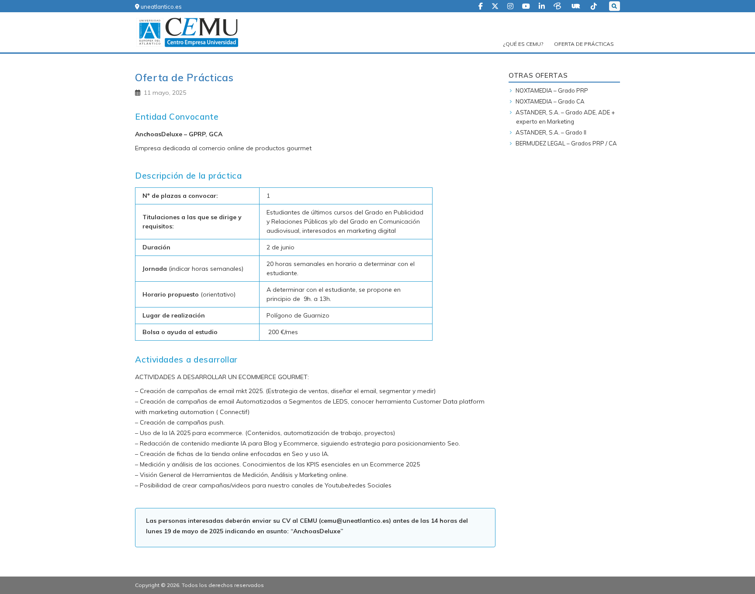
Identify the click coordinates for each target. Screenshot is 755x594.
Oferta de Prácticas (584, 44)
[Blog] (558, 5)
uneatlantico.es (160, 6)
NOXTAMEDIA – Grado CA (550, 101)
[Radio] (576, 5)
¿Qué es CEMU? (523, 44)
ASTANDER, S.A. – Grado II (551, 132)
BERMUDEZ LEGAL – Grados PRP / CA (566, 143)
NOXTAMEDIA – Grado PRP (552, 90)
